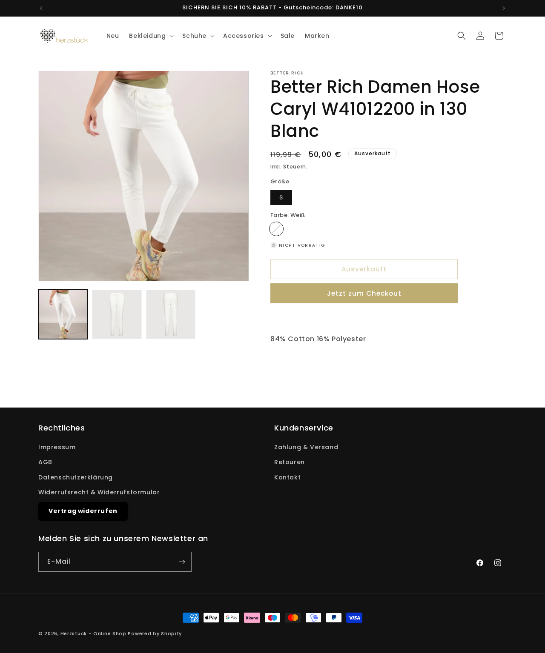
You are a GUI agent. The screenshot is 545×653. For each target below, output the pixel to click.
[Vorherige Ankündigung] (41, 8)
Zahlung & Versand (306, 447)
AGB (45, 462)
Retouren (289, 462)
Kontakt (287, 477)
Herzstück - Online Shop (93, 633)
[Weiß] (276, 229)
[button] (150, 36)
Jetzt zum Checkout (364, 293)
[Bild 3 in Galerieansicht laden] (170, 314)
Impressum (56, 447)
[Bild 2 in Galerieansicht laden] (116, 314)
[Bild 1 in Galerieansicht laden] (63, 314)
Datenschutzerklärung (75, 477)
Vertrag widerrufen (83, 511)
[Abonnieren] (181, 562)
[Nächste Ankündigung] (503, 8)
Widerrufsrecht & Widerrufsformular (99, 492)
